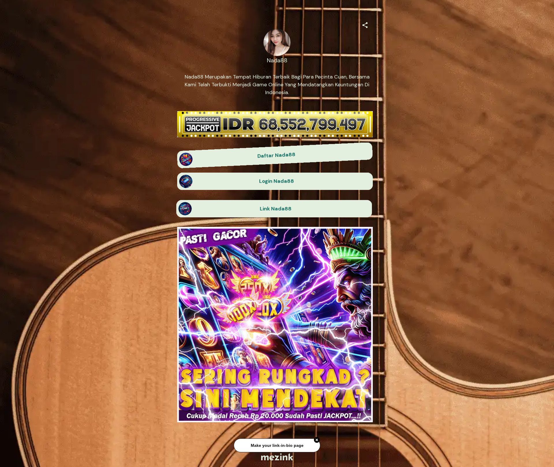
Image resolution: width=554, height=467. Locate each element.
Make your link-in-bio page (276, 444)
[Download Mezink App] (277, 456)
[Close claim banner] (317, 439)
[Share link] (365, 24)
